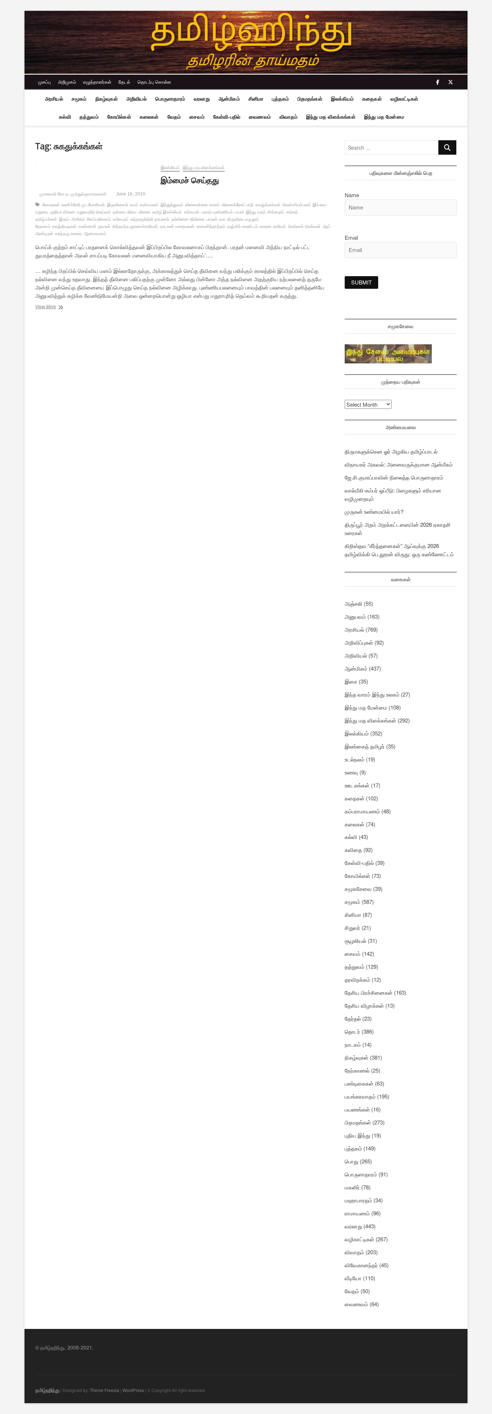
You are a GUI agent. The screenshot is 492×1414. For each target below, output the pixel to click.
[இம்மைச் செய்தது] (94, 168)
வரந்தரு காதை (68, 233)
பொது (351, 1161)
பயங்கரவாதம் (360, 1096)
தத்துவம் (89, 117)
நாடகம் (353, 1044)
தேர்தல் (353, 1018)
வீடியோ (353, 1278)
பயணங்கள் (357, 1109)
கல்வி (65, 117)
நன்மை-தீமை (125, 212)
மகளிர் (352, 1187)
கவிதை (353, 849)
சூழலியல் (355, 940)
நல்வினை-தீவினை (188, 219)
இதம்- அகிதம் (72, 219)
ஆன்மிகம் (229, 99)
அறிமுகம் (67, 81)
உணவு (351, 772)
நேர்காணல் (357, 1070)
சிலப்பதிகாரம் (99, 219)
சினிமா (256, 99)
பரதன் (212, 219)
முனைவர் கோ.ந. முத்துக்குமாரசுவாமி (72, 193)
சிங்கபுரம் (276, 212)
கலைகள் (149, 117)
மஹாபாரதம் (358, 1200)
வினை (144, 212)
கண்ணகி (87, 226)
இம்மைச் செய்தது (190, 179)
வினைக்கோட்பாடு (238, 204)
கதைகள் (372, 99)
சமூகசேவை (358, 888)
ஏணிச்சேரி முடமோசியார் (83, 204)
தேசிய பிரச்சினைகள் (369, 992)
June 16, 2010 (130, 193)
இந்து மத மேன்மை (384, 117)
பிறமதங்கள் (310, 99)
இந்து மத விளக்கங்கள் (330, 117)
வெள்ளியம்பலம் (297, 204)
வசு (222, 219)
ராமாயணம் (357, 1213)
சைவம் (197, 117)
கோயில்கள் (119, 117)
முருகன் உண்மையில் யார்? (374, 511)
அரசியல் (54, 99)
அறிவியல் (136, 99)
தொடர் (352, 1031)
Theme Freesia (104, 1390)
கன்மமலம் (149, 204)
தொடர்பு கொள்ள (154, 81)
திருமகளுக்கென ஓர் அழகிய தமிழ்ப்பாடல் (391, 451)
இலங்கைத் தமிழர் (365, 746)
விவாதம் (288, 117)
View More (53, 307)
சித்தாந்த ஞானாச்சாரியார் (135, 226)
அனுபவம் (355, 616)
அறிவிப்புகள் (359, 642)
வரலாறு (202, 99)
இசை (351, 681)
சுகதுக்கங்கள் (268, 204)
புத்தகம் (280, 99)
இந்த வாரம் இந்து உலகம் (372, 694)
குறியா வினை (62, 212)
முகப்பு (44, 81)
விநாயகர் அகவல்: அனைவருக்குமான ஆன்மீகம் (399, 464)
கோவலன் (51, 204)
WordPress (133, 1390)
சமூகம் (79, 99)
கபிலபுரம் (121, 219)
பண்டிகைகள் (359, 1083)
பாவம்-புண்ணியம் (217, 212)
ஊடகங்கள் (357, 785)
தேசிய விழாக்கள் (364, 1005)
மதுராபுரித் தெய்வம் (94, 212)
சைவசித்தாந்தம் (211, 226)
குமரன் (104, 226)
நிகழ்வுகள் (106, 99)
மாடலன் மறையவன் (177, 226)
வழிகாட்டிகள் (404, 99)
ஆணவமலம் (95, 233)
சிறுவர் (352, 927)
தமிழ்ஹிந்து (47, 1389)
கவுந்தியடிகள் (64, 226)
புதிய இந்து (357, 1135)
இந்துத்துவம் (172, 204)
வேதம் (174, 117)
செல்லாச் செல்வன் (304, 226)
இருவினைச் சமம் (122, 204)
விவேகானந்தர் (361, 1265)
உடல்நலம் (354, 759)
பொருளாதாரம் (170, 99)
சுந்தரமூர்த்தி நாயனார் (150, 219)
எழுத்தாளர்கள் (97, 81)
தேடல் (124, 81)
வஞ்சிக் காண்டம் (242, 226)
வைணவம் (260, 117)
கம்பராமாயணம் (362, 811)
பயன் (239, 212)
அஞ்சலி (353, 603)
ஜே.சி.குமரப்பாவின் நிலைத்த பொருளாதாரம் (394, 477)
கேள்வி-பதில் (226, 117)
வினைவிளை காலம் (202, 204)
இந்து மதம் (256, 212)
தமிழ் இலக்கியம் (167, 212)
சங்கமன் (192, 212)
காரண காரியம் (273, 226)
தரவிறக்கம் (357, 979)
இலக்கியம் (342, 99)
